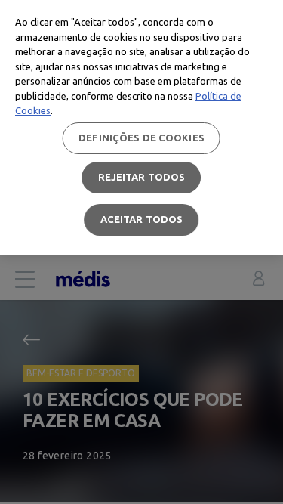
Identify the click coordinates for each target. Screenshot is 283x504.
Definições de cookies (141, 137)
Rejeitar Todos (142, 177)
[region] (141, 127)
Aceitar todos (141, 219)
